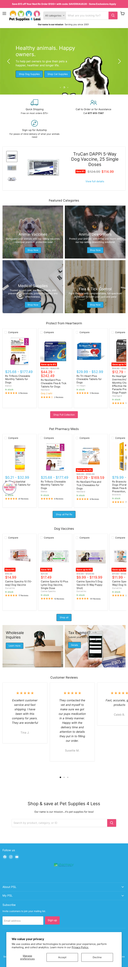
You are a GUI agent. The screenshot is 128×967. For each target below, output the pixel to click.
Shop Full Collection (64, 414)
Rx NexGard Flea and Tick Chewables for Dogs (88, 485)
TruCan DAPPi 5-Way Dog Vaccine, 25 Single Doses (94, 159)
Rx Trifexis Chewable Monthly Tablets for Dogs (17, 379)
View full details (95, 181)
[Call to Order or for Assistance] (93, 107)
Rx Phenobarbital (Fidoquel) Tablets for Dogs (17, 485)
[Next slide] (119, 61)
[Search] (113, 15)
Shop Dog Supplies (29, 74)
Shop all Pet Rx (64, 514)
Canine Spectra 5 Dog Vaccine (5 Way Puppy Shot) (89, 585)
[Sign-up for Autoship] (34, 129)
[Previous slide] (9, 61)
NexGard (45, 389)
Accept (62, 957)
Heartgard (117, 396)
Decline (97, 957)
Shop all (64, 617)
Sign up (52, 920)
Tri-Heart (80, 385)
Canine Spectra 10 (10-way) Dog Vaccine (18, 583)
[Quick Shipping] (34, 107)
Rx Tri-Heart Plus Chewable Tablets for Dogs (89, 379)
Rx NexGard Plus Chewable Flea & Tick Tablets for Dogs (53, 383)
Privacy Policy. (80, 947)
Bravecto (116, 494)
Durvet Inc (10, 588)
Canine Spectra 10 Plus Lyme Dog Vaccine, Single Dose (54, 585)
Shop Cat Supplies (58, 74)
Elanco (8, 385)
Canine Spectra (48, 591)
